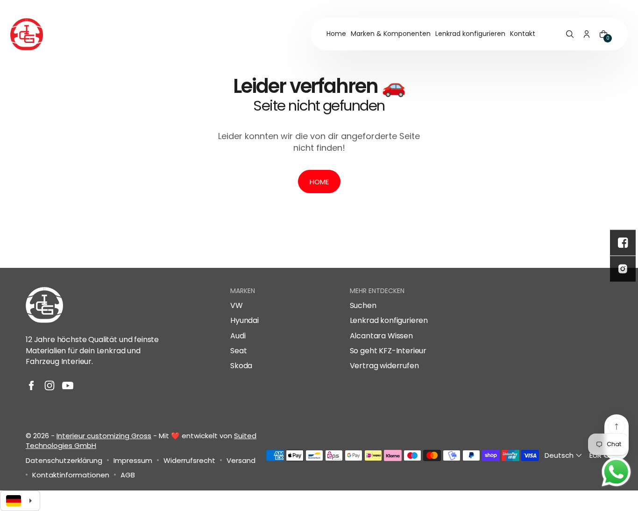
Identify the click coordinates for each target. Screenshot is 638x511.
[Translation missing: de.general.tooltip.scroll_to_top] (616, 426)
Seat (238, 351)
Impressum (132, 460)
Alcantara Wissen (381, 336)
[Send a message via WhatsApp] (616, 472)
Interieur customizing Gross (104, 436)
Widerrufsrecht (189, 460)
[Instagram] (49, 385)
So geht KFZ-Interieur (388, 351)
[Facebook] (31, 385)
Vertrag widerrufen (384, 366)
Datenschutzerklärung (64, 460)
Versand (241, 460)
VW (236, 306)
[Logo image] (26, 34)
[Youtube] (67, 385)
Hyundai (244, 320)
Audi (237, 336)
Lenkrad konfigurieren (389, 320)
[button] (569, 34)
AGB (128, 475)
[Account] (586, 34)
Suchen (363, 306)
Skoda (241, 366)
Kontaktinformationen (70, 475)
